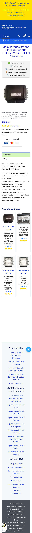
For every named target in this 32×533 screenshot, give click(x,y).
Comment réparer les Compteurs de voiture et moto (16, 377)
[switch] (3, 530)
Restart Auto (7, 25)
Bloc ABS (11, 112)
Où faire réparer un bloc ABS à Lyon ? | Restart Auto (16, 398)
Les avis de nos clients (16, 467)
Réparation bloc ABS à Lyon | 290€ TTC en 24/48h (16, 439)
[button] (19, 36)
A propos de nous (16, 464)
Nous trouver (16, 481)
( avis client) (15, 126)
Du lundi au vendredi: (17, 40)
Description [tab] (6, 154)
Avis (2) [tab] (5, 159)
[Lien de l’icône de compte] (29, 36)
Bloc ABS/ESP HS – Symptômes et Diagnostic (16, 355)
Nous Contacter (16, 477)
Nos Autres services (16, 383)
